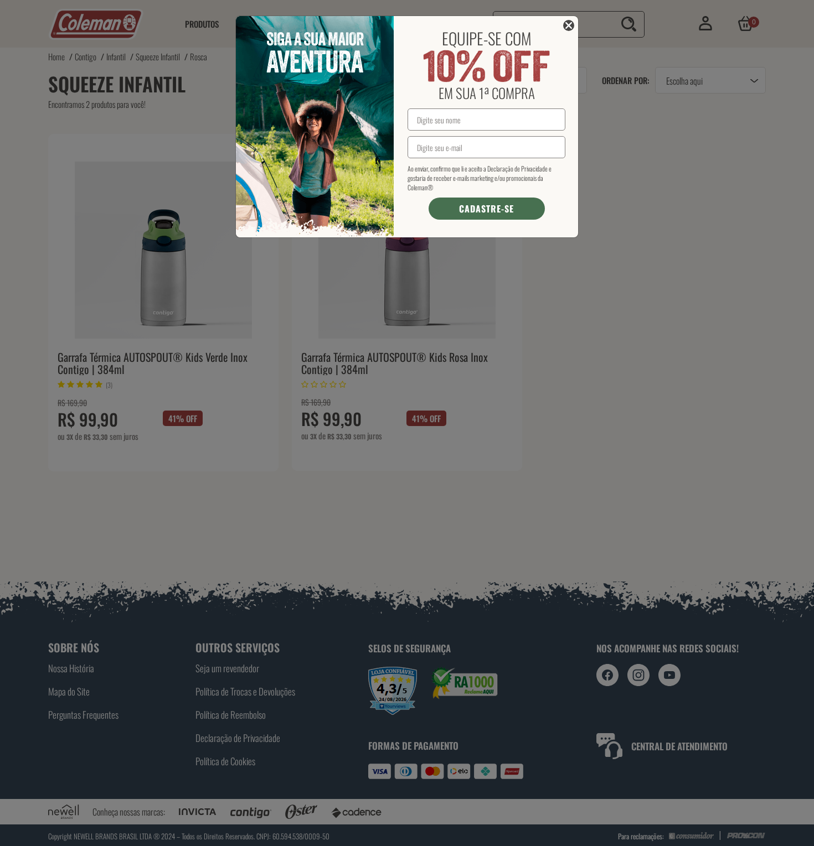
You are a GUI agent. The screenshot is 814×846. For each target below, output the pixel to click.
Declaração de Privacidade (517, 168)
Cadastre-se (486, 208)
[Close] (568, 25)
